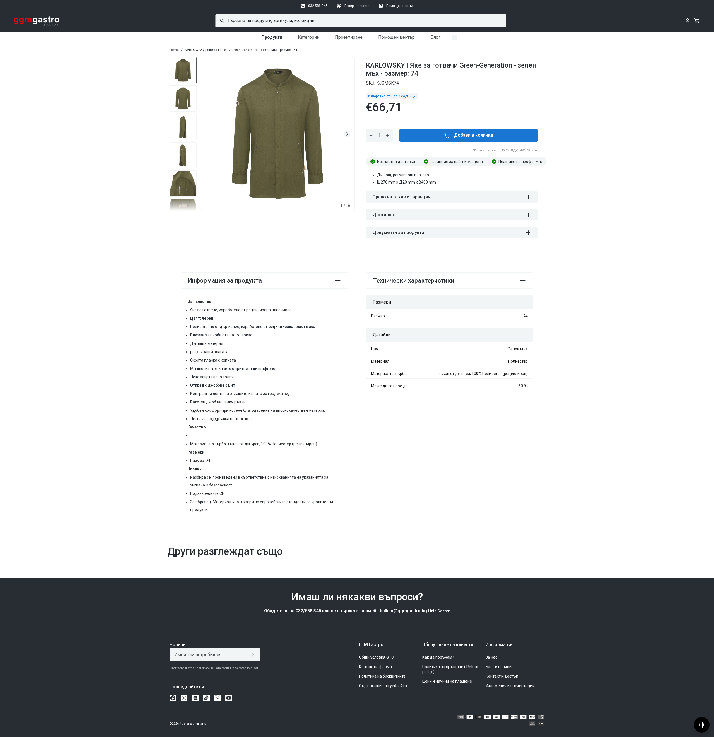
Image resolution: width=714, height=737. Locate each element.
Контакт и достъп (502, 676)
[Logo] (36, 20)
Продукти (272, 37)
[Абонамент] (253, 654)
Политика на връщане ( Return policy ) (450, 669)
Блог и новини (499, 666)
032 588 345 (317, 6)
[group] (183, 70)
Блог (435, 37)
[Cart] (696, 20)
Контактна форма (375, 666)
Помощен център (399, 6)
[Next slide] (347, 134)
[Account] (687, 20)
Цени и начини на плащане (447, 681)
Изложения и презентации (510, 685)
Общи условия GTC (376, 657)
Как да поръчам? (438, 657)
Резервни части (357, 6)
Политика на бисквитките (382, 676)
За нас (491, 657)
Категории (308, 37)
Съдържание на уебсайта (383, 685)
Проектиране (349, 37)
